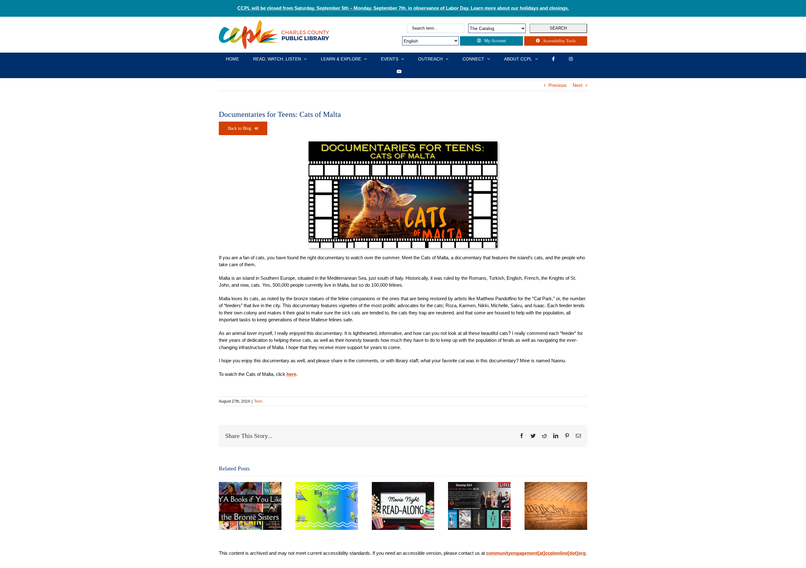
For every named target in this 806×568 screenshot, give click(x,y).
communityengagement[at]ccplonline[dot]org (536, 553)
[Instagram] (571, 59)
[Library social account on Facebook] (553, 59)
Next (577, 85)
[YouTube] (399, 71)
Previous (557, 85)
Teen (258, 401)
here (291, 374)
